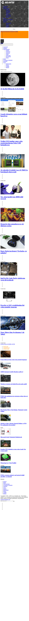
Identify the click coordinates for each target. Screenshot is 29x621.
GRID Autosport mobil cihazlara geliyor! (12, 371)
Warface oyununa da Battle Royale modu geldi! (14, 384)
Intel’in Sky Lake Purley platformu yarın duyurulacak (13, 279)
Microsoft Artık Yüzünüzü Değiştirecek (11, 437)
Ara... (14, 29)
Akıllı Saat (8, 14)
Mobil (4, 18)
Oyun (4, 21)
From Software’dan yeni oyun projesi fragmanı (14, 359)
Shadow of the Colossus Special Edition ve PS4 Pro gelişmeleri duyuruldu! (13, 424)
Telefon (7, 9)
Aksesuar (8, 12)
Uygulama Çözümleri (7, 19)
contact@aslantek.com (5, 499)
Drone (7, 17)
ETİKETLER (6, 349)
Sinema (4, 488)
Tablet (7, 13)
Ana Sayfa (5, 6)
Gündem (5, 7)
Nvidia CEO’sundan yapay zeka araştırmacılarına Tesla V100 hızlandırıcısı (12, 143)
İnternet (4, 481)
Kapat (2, 43)
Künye (7, 24)
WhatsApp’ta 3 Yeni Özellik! (8, 463)
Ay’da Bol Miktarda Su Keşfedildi (12, 89)
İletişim (7, 26)
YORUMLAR (6, 347)
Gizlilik (7, 25)
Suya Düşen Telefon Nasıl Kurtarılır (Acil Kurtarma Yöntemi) (14, 31)
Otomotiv (5, 486)
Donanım (5, 20)
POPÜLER (5, 346)
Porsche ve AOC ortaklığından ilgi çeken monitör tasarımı (12, 306)
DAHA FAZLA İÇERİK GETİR (8, 344)
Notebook (8, 11)
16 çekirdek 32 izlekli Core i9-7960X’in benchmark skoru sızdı (14, 171)
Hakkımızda (8, 23)
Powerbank (8, 15)
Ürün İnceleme (6, 8)
